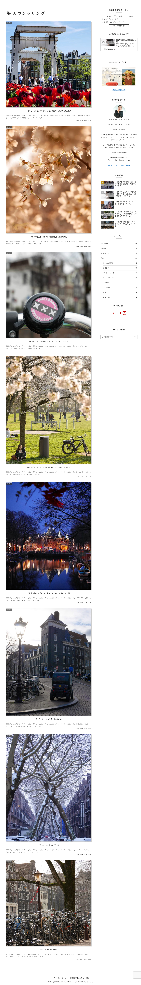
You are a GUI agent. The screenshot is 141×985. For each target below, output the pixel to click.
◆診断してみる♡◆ (119, 90)
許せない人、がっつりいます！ (115, 22)
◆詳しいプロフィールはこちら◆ (119, 165)
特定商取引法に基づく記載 (79, 978)
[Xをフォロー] (113, 313)
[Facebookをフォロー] (117, 313)
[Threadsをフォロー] (120, 313)
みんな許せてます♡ (111, 19)
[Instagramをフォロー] (124, 313)
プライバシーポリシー (60, 978)
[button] (135, 337)
